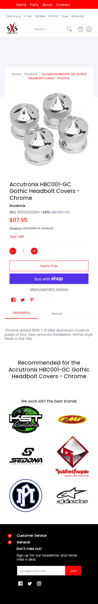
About (47, 4)
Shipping (15, 228)
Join (73, 571)
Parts (34, 4)
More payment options (49, 289)
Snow (64, 16)
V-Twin (28, 16)
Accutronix (17, 206)
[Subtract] (13, 251)
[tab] (21, 314)
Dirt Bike (40, 16)
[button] (80, 29)
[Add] (34, 251)
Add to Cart (49, 266)
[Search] (69, 29)
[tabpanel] (49, 332)
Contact (63, 4)
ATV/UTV (53, 16)
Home (21, 4)
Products (31, 74)
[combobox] (48, 29)
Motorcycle (13, 16)
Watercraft (77, 16)
